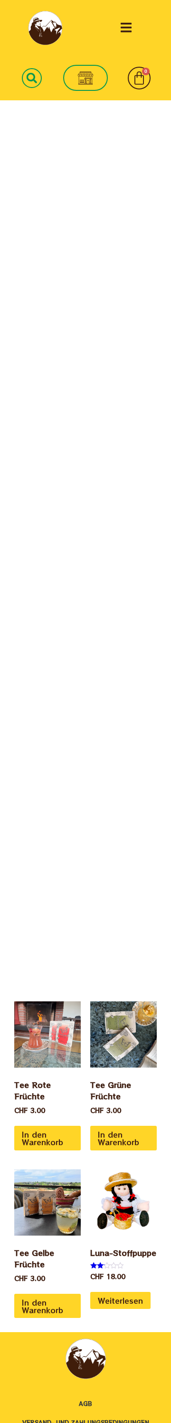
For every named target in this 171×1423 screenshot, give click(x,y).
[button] (126, 27)
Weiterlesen (120, 1300)
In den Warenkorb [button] (42, 1138)
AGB (85, 1403)
